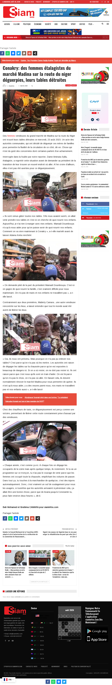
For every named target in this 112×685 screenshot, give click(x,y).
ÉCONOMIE (37, 24)
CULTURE (64, 24)
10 (60, 627)
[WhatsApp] (7, 53)
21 (73, 630)
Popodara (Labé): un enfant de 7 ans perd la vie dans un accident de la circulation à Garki (94, 174)
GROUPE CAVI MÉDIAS (101, 673)
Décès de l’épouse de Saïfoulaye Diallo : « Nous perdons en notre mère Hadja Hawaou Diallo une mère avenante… (95, 137)
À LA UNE (17, 24)
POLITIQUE (27, 24)
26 (66, 634)
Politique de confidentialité (81, 666)
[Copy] (24, 53)
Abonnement (46, 2)
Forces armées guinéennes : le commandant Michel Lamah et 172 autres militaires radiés (95, 185)
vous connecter (16, 597)
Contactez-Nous (29, 2)
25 (63, 634)
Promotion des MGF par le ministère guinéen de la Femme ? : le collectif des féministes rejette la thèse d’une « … (95, 161)
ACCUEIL (7, 24)
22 (76, 630)
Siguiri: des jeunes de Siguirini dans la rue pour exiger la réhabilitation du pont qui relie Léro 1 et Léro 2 (60, 534)
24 (60, 634)
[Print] (29, 53)
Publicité (38, 2)
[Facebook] (2, 53)
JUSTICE (82, 24)
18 (63, 630)
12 (66, 627)
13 (69, 627)
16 (79, 627)
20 (69, 630)
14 (73, 627)
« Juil (68, 641)
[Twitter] (18, 53)
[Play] (92, 119)
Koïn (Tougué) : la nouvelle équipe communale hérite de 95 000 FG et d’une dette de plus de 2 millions (94, 149)
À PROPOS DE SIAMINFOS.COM (60, 2)
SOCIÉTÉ (48, 24)
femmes (11, 136)
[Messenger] (13, 53)
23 (79, 630)
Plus (90, 24)
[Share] (35, 53)
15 (76, 627)
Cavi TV (72, 2)
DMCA (65, 666)
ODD (56, 24)
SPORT (73, 24)
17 (60, 630)
